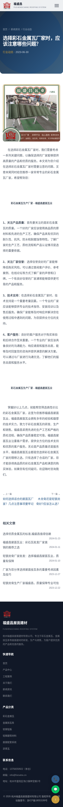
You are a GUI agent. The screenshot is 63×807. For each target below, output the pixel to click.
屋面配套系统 (9, 742)
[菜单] (56, 5)
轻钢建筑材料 (9, 735)
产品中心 (7, 669)
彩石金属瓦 (8, 716)
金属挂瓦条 (8, 722)
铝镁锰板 (7, 729)
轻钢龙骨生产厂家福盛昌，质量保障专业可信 (31, 583)
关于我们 (7, 683)
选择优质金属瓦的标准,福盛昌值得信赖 (27, 533)
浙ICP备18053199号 (37, 800)
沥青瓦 (6, 748)
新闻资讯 (15, 29)
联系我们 (7, 695)
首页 (5, 29)
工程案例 (7, 676)
